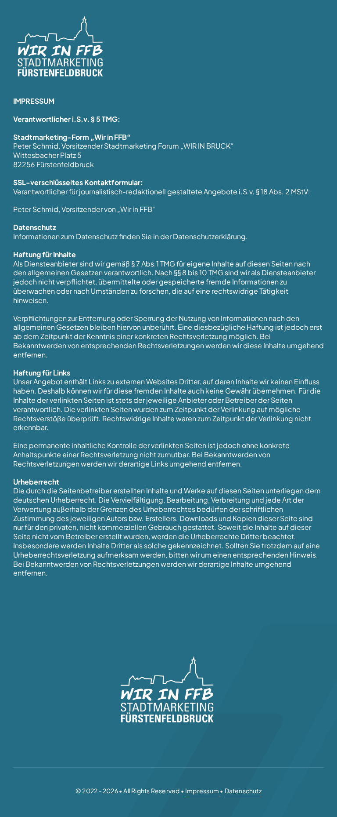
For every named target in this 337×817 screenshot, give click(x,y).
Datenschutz (243, 791)
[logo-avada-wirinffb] (61, 16)
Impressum (202, 791)
